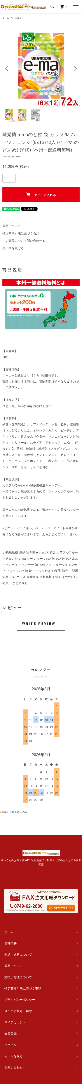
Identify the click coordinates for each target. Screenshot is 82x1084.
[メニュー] (75, 6)
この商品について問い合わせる (23, 240)
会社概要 (10, 943)
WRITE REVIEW (39, 623)
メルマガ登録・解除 (18, 1011)
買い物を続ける (13, 248)
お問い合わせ (13, 1067)
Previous (7, 68)
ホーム (5, 18)
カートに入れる (45, 195)
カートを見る (13, 1056)
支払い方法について (18, 977)
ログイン (10, 1045)
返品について (11, 225)
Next (75, 68)
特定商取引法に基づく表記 (20, 233)
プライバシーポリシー (19, 999)
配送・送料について (18, 954)
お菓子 (18, 18)
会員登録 (10, 1033)
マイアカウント (15, 1022)
